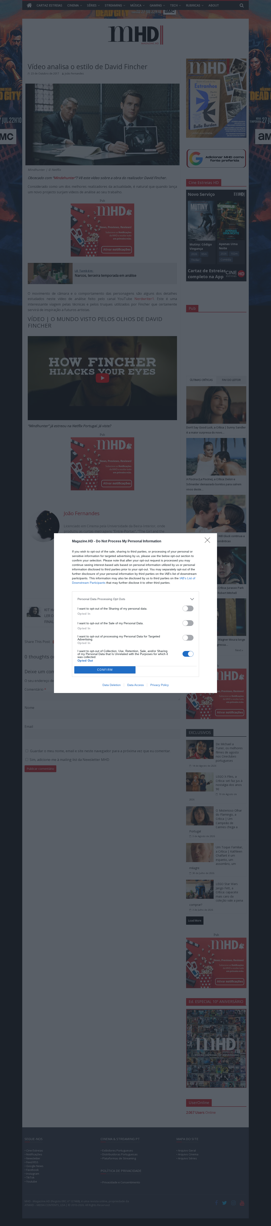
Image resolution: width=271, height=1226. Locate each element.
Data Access (135, 685)
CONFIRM (105, 669)
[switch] (188, 608)
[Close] (209, 541)
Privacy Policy (159, 685)
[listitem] (135, 599)
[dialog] (135, 613)
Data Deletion (111, 685)
